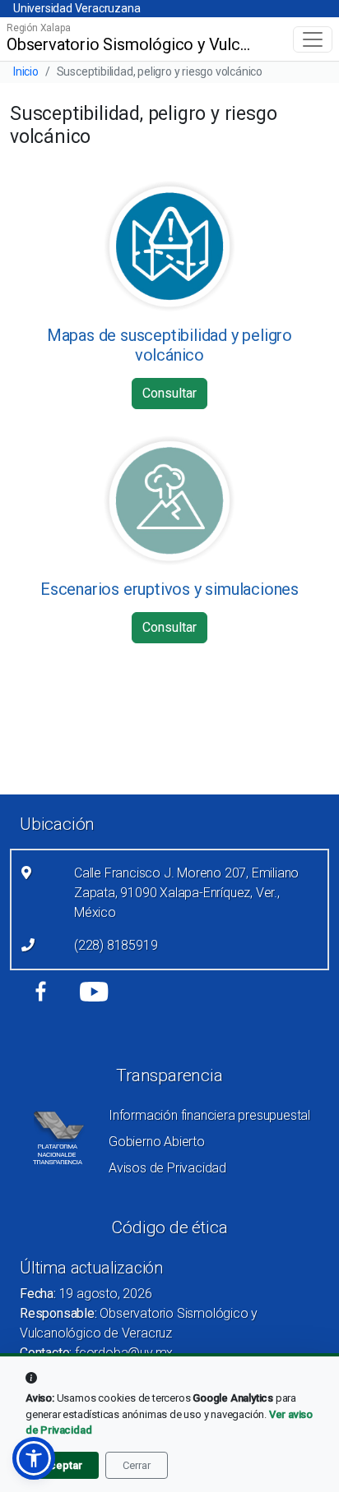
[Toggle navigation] (312, 39)
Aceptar (62, 1465)
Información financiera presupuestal (209, 1115)
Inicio (26, 71)
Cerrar (137, 1465)
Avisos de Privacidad (167, 1168)
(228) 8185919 (115, 945)
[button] (33, 1458)
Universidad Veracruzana (76, 8)
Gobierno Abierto (157, 1141)
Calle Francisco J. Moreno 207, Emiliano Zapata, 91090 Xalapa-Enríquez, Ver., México (186, 892)
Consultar (169, 393)
